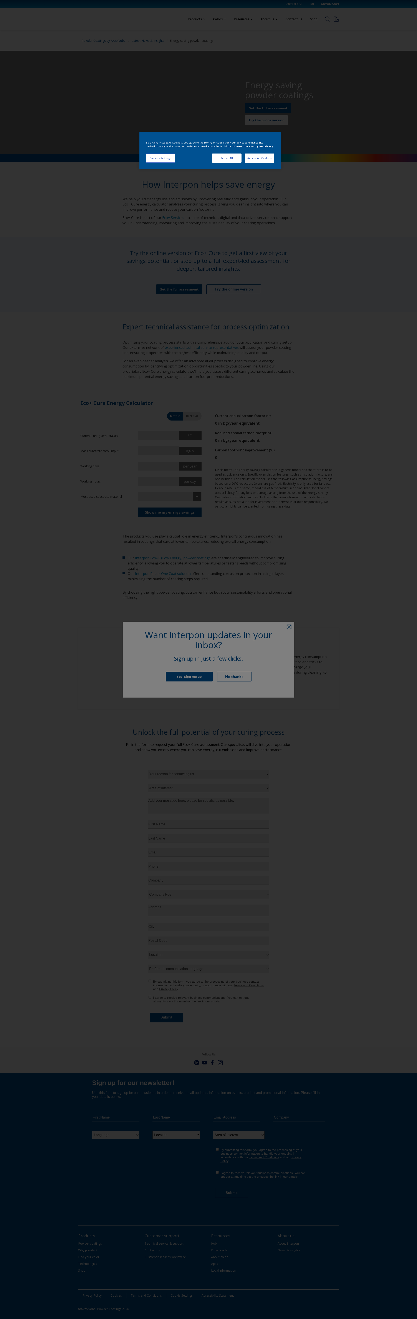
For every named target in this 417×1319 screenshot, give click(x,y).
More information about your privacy (248, 146)
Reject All (227, 158)
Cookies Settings (161, 158)
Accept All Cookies (259, 158)
